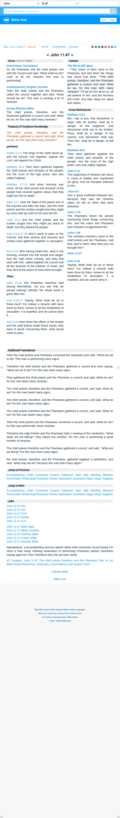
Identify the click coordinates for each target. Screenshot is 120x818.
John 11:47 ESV (17, 513)
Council (54, 474)
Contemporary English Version (27, 87)
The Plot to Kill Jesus (80, 65)
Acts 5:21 (12, 251)
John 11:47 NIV (16, 506)
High (86, 474)
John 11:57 (74, 253)
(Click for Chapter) (24, 61)
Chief (30, 474)
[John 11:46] (4, 374)
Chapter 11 (21, 47)
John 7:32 (73, 212)
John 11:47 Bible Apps (20, 526)
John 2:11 (73, 170)
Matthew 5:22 (76, 114)
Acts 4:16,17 (15, 300)
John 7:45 (73, 232)
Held (78, 474)
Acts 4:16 (73, 261)
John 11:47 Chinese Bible (22, 534)
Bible (6, 47)
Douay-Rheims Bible (20, 108)
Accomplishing (16, 474)
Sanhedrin (79, 478)
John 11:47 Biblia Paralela (23, 530)
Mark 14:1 (13, 202)
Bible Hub (60, 579)
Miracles (108, 474)
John (12, 47)
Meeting (96, 474)
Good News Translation (22, 65)
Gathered (67, 474)
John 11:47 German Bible (22, 541)
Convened (41, 474)
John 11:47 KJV (16, 521)
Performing (28, 478)
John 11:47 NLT (16, 509)
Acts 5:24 (12, 321)
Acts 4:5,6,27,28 (17, 233)
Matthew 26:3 (15, 167)
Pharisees (42, 478)
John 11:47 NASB (18, 517)
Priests (53, 478)
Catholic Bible (59, 571)
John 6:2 (73, 191)
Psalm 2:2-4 (14, 153)
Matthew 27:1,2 (17, 184)
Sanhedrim (65, 478)
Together (107, 478)
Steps (97, 478)
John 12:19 (14, 282)
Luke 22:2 (13, 219)
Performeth (13, 478)
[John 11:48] (116, 374)
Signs (89, 478)
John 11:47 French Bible (22, 537)
